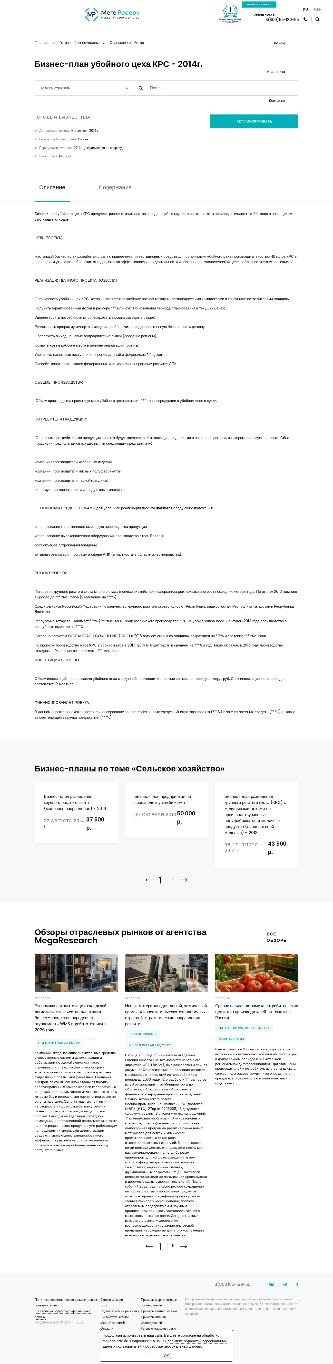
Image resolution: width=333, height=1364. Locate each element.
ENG (317, 9)
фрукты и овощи (231, 1039)
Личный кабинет (259, 4)
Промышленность (143, 1034)
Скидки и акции (111, 1299)
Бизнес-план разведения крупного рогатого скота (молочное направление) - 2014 (75, 802)
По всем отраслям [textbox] (54, 88)
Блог (104, 1305)
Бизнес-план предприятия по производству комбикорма (162, 799)
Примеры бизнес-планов (159, 1311)
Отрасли (106, 1328)
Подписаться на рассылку (119, 1311)
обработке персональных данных (173, 1346)
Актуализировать (254, 121)
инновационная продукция (150, 1045)
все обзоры (277, 937)
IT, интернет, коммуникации (59, 1043)
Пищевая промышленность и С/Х (244, 1028)
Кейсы (279, 43)
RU (305, 9)
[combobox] (83, 88)
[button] (183, 883)
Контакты (277, 100)
